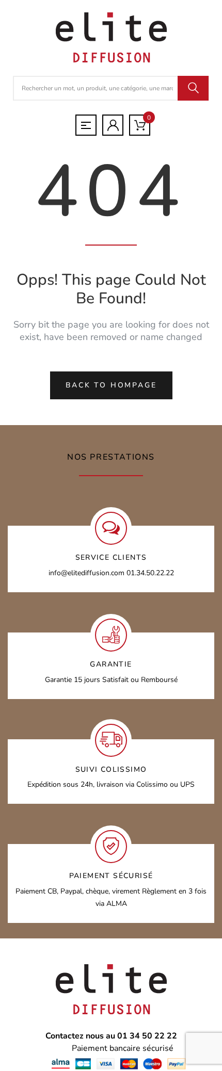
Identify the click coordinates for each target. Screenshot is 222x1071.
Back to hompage (111, 385)
